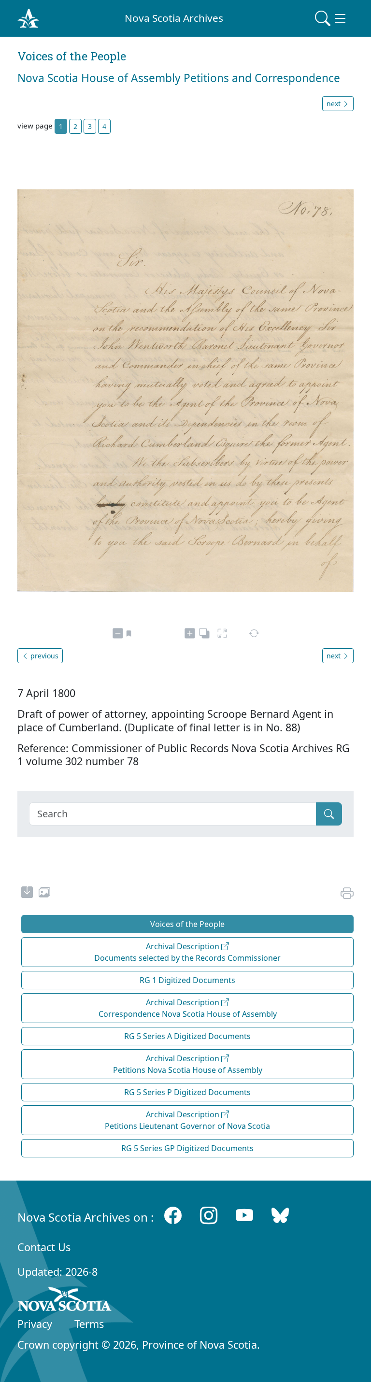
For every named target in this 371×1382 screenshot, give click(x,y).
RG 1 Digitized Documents (187, 980)
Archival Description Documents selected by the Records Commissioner (187, 952)
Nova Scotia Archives (174, 18)
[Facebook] (173, 1215)
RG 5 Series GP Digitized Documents (187, 1148)
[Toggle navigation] (331, 18)
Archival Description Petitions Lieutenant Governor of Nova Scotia (187, 1120)
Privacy (34, 1324)
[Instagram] (208, 1215)
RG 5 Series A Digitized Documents (187, 1036)
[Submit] (329, 814)
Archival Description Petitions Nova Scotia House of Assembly (187, 1064)
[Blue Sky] (280, 1215)
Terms (89, 1324)
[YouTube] (244, 1215)
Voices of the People (187, 924)
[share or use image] (44, 893)
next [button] (334, 103)
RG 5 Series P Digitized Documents (187, 1092)
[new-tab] (27, 893)
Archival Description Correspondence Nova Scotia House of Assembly (188, 1008)
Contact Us (44, 1247)
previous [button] (43, 655)
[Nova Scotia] (65, 1301)
